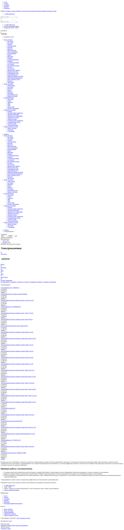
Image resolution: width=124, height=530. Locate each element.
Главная (6, 134)
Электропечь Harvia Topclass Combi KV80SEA (14, 294)
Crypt (10, 521)
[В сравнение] (6, 305)
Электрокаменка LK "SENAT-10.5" (11, 440)
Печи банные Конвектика (14, 78)
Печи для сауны (8, 180)
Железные (10, 56)
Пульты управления (13, 108)
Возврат (6, 6)
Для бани (10, 102)
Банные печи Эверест (13, 70)
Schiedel (9, 111)
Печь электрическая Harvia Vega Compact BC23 (14, 326)
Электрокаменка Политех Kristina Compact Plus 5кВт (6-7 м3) (18, 427)
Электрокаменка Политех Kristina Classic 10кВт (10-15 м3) (17, 370)
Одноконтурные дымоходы (15, 120)
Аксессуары (10, 68)
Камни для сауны (12, 96)
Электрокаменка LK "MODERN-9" (11, 306)
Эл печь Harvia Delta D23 (8, 408)
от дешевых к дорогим (15, 282)
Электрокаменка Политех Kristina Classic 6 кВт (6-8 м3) (17, 319)
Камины (9, 58)
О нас (5, 2)
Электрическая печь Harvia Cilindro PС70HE (13, 453)
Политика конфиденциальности (13, 503)
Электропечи (11, 85)
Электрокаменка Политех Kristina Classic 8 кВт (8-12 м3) (17, 357)
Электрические (11, 46)
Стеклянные (11, 131)
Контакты (7, 8)
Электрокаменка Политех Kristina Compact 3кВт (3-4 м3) (17, 345)
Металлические (11, 50)
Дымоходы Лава (12, 119)
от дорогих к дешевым (29, 282)
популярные (52, 282)
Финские (10, 49)
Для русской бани (12, 52)
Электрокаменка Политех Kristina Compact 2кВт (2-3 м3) (17, 332)
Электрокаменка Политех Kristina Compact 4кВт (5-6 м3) (17, 351)
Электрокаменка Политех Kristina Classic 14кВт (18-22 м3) (17, 414)
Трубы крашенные (12, 125)
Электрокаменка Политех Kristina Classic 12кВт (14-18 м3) (17, 383)
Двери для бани (11, 128)
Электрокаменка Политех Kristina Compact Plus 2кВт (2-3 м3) (18, 338)
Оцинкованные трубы (13, 122)
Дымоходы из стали (13, 117)
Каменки (10, 61)
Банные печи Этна (12, 71)
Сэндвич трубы (11, 123)
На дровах (10, 41)
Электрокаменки (9, 193)
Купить (3, 292)
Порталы (10, 81)
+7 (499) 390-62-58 (9, 14)
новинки (46, 282)
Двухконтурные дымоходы (15, 113)
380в (8, 103)
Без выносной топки (13, 65)
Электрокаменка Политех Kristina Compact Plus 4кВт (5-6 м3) (18, 402)
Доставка (6, 5)
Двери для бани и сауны (11, 222)
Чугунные (10, 43)
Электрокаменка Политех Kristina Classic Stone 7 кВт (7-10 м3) (19, 395)
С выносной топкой (13, 62)
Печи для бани (8, 135)
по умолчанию (5, 282)
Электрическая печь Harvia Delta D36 (11, 421)
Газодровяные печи (13, 73)
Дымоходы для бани (10, 205)
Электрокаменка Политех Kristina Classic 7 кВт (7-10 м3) (17, 313)
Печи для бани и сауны (23, 518)
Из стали (9, 67)
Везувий (9, 47)
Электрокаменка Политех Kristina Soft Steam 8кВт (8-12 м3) (18, 433)
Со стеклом (10, 64)
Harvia (9, 55)
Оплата (6, 3)
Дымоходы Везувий (13, 114)
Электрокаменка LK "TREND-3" (10, 287)
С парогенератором (13, 59)
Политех (5, 242)
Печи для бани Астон (13, 79)
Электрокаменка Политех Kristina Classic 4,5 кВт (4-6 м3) (17, 300)
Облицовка (10, 82)
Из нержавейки (11, 53)
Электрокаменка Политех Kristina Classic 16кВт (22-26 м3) (17, 446)
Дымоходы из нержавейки (15, 116)
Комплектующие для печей (15, 76)
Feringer (9, 44)
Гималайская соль (12, 75)
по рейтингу (39, 282)
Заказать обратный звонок (11, 26)
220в (8, 105)
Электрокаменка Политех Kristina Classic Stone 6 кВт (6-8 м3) (18, 389)
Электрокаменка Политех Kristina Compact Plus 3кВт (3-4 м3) (18, 376)
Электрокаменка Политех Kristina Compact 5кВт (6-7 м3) (17, 364)
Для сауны (10, 99)
